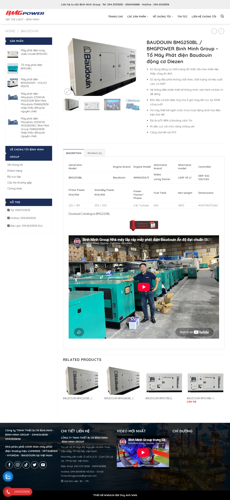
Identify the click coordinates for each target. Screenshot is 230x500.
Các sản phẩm (136, 16)
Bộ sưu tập (14, 176)
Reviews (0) (95, 153)
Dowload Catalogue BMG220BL (89, 214)
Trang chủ (115, 16)
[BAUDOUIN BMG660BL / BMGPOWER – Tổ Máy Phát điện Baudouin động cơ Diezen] (123, 380)
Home (10, 31)
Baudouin (29, 31)
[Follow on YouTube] (43, 465)
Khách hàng (14, 170)
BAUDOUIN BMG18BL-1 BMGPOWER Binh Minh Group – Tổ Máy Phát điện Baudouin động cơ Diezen (205, 398)
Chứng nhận (14, 188)
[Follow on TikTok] (26, 465)
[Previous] (69, 67)
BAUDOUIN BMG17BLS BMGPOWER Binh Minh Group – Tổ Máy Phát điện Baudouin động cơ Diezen (164, 398)
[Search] (222, 16)
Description (73, 153)
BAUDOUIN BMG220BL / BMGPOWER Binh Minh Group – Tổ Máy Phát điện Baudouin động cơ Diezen (81, 398)
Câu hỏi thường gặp (19, 182)
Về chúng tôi (162, 16)
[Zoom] (67, 91)
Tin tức (182, 16)
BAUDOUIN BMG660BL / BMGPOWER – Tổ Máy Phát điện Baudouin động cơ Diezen (122, 398)
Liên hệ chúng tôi (204, 16)
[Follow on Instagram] (18, 465)
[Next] (135, 67)
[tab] (73, 153)
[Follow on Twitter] (34, 465)
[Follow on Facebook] (9, 465)
